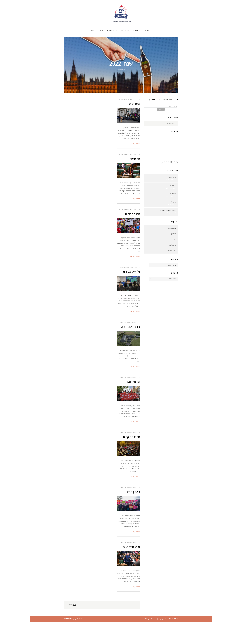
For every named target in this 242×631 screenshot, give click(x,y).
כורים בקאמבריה (130, 327)
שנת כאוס (134, 104)
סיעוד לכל (173, 202)
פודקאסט (92, 30)
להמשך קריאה (136, 144)
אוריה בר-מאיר (123, 99)
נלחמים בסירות (131, 272)
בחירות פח (173, 194)
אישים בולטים (125, 30)
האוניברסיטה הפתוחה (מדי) (168, 210)
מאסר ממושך (172, 177)
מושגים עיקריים (137, 30)
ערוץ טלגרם (172, 245)
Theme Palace (173, 619)
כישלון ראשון (133, 492)
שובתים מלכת (132, 382)
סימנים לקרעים (131, 547)
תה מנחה (135, 159)
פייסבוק (173, 234)
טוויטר (174, 239)
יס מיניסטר (67, 619)
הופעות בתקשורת (112, 30)
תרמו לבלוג (169, 161)
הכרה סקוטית (132, 214)
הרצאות (101, 30)
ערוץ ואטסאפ (172, 251)
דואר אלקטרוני (171, 228)
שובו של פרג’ (172, 185)
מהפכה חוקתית (131, 437)
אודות (147, 30)
